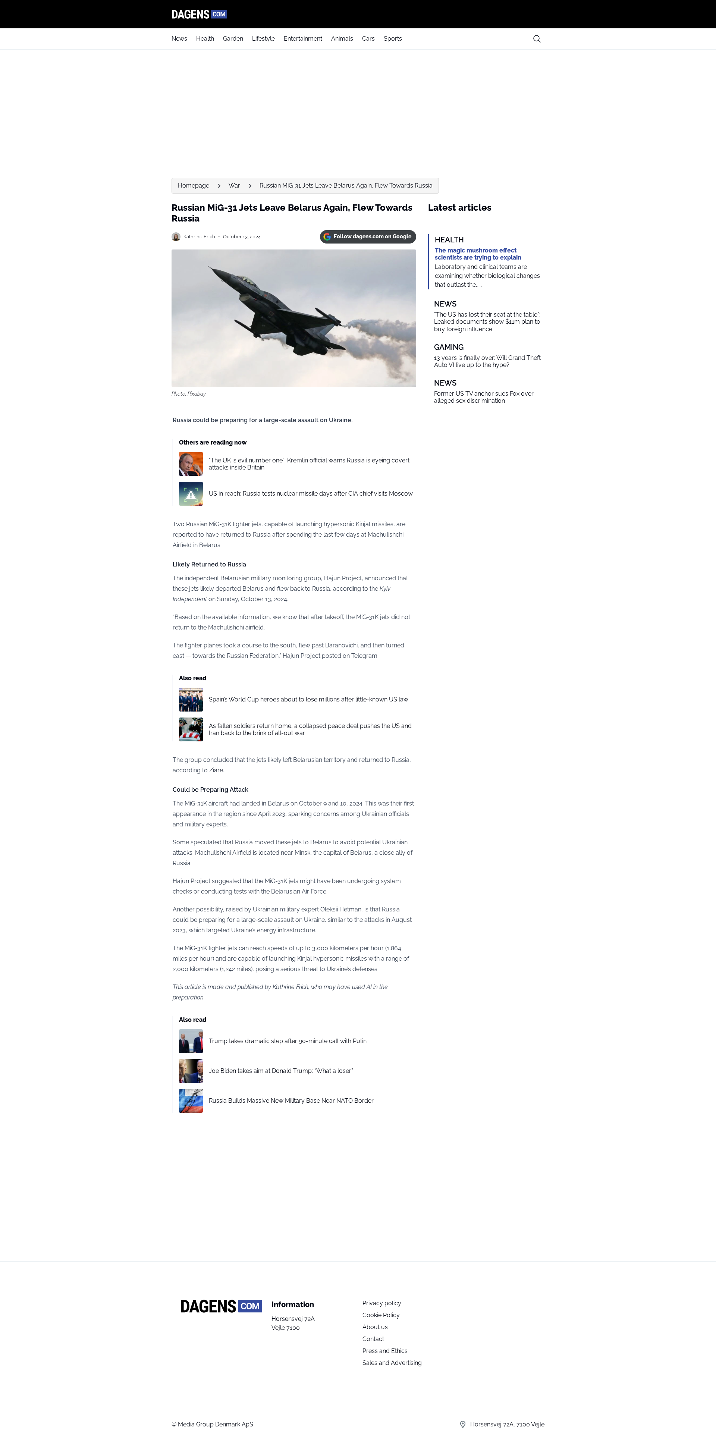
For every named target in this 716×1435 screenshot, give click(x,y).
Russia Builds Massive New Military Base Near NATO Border (291, 1100)
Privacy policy (381, 1303)
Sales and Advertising (392, 1362)
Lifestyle (263, 38)
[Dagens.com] (358, 14)
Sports (393, 38)
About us (375, 1327)
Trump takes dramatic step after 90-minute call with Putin (288, 1041)
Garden (233, 38)
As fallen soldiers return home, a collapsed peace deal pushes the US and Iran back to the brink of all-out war (310, 729)
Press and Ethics (385, 1350)
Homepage (193, 185)
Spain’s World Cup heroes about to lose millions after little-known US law (308, 699)
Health (205, 38)
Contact (373, 1339)
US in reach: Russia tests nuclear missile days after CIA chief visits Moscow (311, 493)
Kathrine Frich (199, 236)
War (234, 185)
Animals (342, 38)
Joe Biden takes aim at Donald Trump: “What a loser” (281, 1070)
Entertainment (303, 38)
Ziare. (216, 770)
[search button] (537, 38)
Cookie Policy (381, 1315)
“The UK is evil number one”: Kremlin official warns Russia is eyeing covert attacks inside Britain (309, 464)
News (179, 38)
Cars (368, 38)
